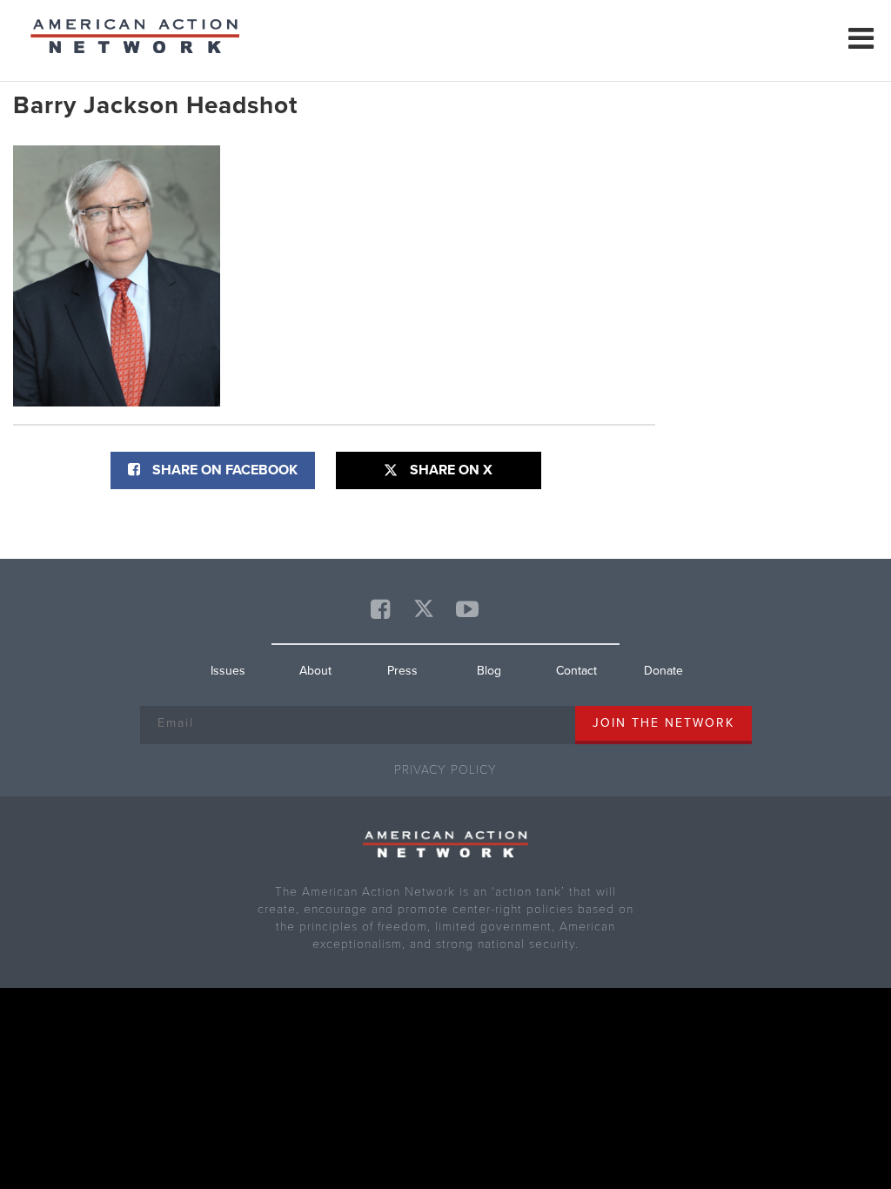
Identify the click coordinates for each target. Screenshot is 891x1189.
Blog (489, 670)
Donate (663, 670)
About (315, 670)
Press (402, 670)
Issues (228, 670)
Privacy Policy (445, 769)
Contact (576, 670)
